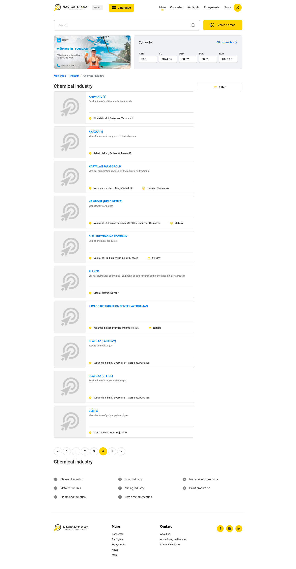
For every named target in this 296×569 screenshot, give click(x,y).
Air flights (193, 7)
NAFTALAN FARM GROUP (105, 166)
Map (114, 554)
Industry (74, 75)
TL (160, 53)
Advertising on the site (173, 539)
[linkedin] (238, 528)
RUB (221, 53)
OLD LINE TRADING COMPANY (108, 236)
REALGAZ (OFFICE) (101, 376)
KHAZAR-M (96, 131)
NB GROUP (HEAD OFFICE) (105, 201)
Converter (176, 7)
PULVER (94, 271)
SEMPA (93, 410)
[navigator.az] (71, 528)
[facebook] (220, 528)
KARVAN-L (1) (97, 96)
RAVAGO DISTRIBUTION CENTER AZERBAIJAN (118, 306)
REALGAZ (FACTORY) (102, 341)
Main (162, 7)
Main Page (60, 75)
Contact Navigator (170, 544)
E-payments (211, 7)
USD (181, 53)
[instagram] (229, 528)
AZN (141, 53)
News (227, 7)
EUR (201, 53)
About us (165, 534)
